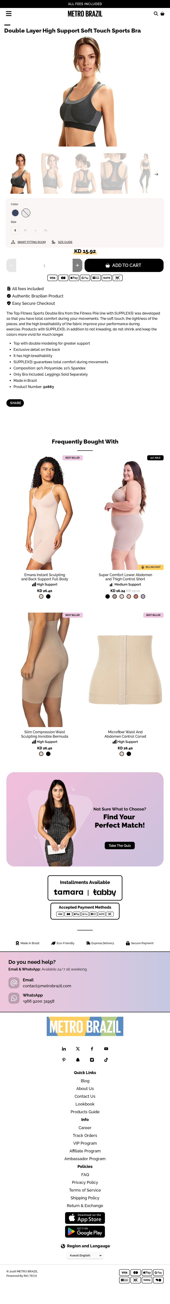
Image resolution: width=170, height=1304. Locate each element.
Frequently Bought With (85, 441)
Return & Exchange (85, 1205)
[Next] (156, 174)
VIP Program (85, 1143)
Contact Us (85, 1096)
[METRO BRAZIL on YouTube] (106, 1049)
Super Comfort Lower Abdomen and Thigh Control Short (125, 577)
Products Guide (85, 1111)
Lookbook (85, 1104)
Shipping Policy (85, 1198)
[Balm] (129, 596)
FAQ (85, 1174)
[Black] (48, 596)
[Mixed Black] (25, 212)
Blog (85, 1080)
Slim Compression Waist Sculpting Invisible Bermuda (44, 734)
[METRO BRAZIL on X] (78, 1049)
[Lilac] (143, 596)
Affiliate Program (85, 1151)
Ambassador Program (85, 1158)
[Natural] (41, 596)
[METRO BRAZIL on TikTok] (106, 1061)
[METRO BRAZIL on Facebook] (92, 1049)
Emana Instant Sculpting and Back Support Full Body (44, 577)
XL (45, 230)
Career (85, 1127)
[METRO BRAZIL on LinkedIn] (64, 1049)
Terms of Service (85, 1190)
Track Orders (85, 1135)
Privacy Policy (85, 1182)
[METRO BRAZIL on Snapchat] (78, 1061)
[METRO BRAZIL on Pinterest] (64, 1061)
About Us (85, 1088)
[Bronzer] (136, 596)
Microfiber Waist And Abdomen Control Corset (125, 734)
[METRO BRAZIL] (85, 14)
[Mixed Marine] (15, 212)
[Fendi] (115, 596)
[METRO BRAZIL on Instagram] (92, 1061)
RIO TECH (30, 1275)
